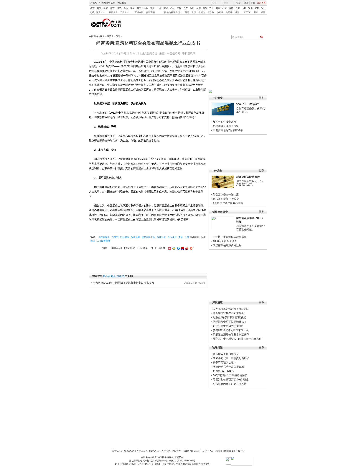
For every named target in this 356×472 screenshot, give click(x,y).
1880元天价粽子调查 (225, 241)
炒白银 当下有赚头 (223, 371)
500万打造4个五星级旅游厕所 (230, 375)
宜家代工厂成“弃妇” (248, 104)
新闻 (99, 8)
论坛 (244, 8)
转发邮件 (143, 248)
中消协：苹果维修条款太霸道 (230, 236)
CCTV (247, 12)
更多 (261, 97)
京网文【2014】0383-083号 (182, 460)
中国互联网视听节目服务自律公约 (193, 464)
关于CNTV (141, 451)
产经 (179, 8)
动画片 (220, 12)
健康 (198, 8)
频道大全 (100, 12)
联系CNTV (154, 451)
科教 (146, 8)
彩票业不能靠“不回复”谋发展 (229, 317)
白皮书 (115, 237)
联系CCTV (129, 451)
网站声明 (176, 451)
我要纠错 (116, 248)
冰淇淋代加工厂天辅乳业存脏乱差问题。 (250, 228)
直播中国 (139, 12)
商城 (218, 8)
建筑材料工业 (148, 237)
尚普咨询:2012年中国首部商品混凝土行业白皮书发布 (123, 282)
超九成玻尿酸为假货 (248, 176)
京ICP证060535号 (159, 460)
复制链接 (129, 248)
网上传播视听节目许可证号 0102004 (132, 464)
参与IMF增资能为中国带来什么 (231, 330)
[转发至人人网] (178, 248)
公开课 (229, 12)
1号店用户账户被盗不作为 (228, 203)
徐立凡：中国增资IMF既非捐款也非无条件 (237, 338)
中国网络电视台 (107, 2)
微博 (231, 8)
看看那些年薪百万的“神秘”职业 (230, 379)
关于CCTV (117, 451)
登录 (238, 3)
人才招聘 (165, 451)
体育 (112, 8)
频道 (256, 12)
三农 (211, 8)
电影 (194, 12)
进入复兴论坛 (149, 53)
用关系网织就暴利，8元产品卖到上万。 (250, 183)
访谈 (250, 8)
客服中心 (239, 451)
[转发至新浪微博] (186, 248)
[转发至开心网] (169, 248)
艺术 (166, 8)
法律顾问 (187, 451)
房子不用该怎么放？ (224, 362)
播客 (237, 12)
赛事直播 (150, 12)
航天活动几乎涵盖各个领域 (228, 366)
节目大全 (124, 12)
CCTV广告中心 (201, 451)
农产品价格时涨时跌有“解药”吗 (230, 308)
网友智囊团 (228, 451)
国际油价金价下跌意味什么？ (230, 321)
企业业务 (172, 237)
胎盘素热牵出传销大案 (226, 194)
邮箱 (257, 8)
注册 (246, 3)
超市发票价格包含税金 (226, 353)
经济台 (110, 36)
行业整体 (124, 237)
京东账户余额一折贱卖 (226, 198)
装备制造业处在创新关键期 (228, 313)
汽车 (185, 8)
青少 (152, 8)
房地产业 (161, 237)
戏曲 (132, 8)
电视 (92, 12)
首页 (92, 8)
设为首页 (261, 2)
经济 (105, 8)
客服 (252, 2)
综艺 (119, 8)
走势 (180, 237)
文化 (159, 8)
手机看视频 (188, 53)
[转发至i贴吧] (182, 248)
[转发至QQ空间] (173, 248)
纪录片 (210, 12)
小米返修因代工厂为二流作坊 (230, 383)
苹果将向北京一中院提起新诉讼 (231, 358)
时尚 (205, 8)
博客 (237, 8)
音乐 (139, 8)
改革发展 (135, 237)
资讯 (118, 36)
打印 (105, 248)
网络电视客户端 (172, 12)
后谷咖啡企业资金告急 (226, 126)
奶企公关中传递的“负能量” (228, 325)
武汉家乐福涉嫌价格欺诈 (227, 245)
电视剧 (201, 12)
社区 (224, 8)
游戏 (263, 8)
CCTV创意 (215, 451)
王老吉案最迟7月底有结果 (228, 130)
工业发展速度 (103, 241)
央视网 (93, 2)
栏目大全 (113, 12)
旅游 (192, 8)
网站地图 (121, 2)
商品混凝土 (104, 237)
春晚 (125, 8)
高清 (187, 12)
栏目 (263, 12)
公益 (172, 8)
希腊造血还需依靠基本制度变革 (231, 334)
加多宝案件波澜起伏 (224, 121)
